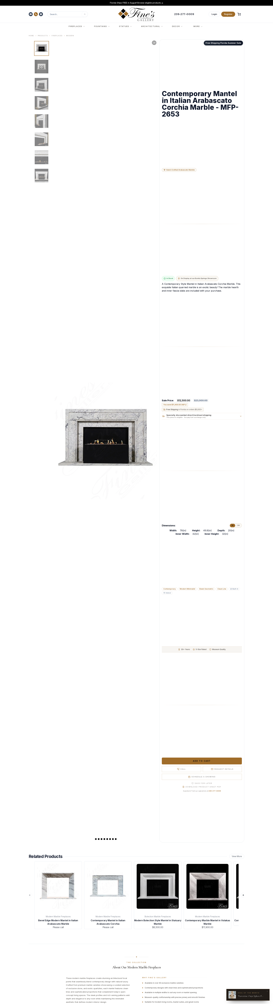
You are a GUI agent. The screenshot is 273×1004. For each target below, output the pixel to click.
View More (237, 856)
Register (228, 14)
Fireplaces (57, 35)
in (232, 525)
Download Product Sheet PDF (203, 787)
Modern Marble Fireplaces (58, 916)
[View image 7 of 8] (41, 157)
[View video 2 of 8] (41, 66)
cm (238, 525)
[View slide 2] (99, 839)
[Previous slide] (59, 441)
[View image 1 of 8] (41, 48)
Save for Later (203, 783)
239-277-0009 (214, 791)
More (197, 26)
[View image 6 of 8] (41, 139)
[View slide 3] (101, 839)
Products (43, 35)
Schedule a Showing (204, 777)
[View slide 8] (116, 839)
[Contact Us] (31, 14)
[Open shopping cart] (239, 14)
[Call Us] (36, 14)
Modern (70, 35)
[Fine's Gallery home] (136, 14)
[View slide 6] (110, 839)
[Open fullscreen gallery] (105, 440)
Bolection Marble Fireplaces (158, 916)
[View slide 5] (107, 839)
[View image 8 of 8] (41, 175)
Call (183, 769)
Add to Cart (202, 761)
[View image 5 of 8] (41, 121)
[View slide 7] (113, 839)
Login (214, 14)
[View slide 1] (96, 839)
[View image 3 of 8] (41, 85)
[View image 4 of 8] (41, 103)
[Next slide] (152, 441)
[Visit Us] (41, 14)
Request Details (223, 769)
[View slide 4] (104, 839)
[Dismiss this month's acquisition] (267, 991)
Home (31, 35)
